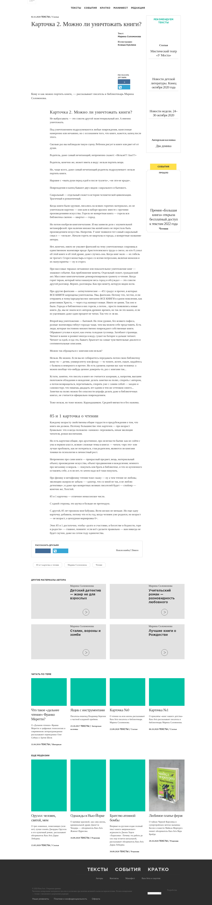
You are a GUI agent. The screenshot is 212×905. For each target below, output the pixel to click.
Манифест (120, 8)
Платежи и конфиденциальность (70, 898)
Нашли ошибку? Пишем (127, 550)
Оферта (96, 898)
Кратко (105, 8)
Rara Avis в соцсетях (151, 878)
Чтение (99, 565)
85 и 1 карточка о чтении (47, 565)
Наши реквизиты (40, 898)
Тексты (76, 8)
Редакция (138, 8)
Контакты (114, 878)
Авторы (99, 878)
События (90, 8)
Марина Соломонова (77, 565)
